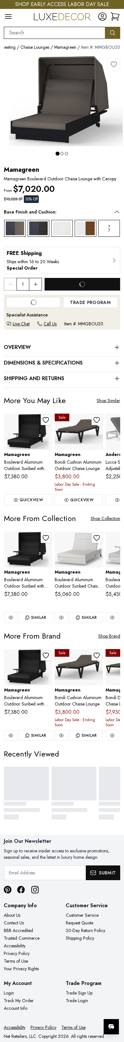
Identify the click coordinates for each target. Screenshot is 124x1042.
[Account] (102, 16)
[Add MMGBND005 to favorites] (97, 420)
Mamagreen (65, 47)
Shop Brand (109, 636)
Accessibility (14, 946)
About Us (12, 915)
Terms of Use (16, 961)
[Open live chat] (111, 1026)
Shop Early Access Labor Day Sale (62, 4)
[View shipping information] (62, 260)
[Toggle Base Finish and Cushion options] (117, 212)
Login (9, 993)
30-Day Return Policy (85, 930)
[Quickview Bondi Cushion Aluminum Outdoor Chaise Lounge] (61, 735)
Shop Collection (105, 518)
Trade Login (77, 1000)
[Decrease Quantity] (10, 284)
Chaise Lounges (34, 47)
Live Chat (21, 324)
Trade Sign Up (79, 993)
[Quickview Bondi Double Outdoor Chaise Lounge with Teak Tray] (112, 735)
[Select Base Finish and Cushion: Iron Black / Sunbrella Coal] (38, 228)
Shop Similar (108, 400)
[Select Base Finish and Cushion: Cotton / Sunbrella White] (62, 228)
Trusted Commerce (21, 938)
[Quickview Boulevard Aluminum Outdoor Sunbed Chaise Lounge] (61, 617)
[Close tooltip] (113, 1007)
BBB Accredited (18, 930)
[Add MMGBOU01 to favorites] (97, 538)
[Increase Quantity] (35, 284)
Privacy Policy (17, 953)
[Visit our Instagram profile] (35, 889)
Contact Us (14, 923)
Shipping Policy (80, 938)
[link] (115, 16)
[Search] (112, 33)
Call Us (50, 324)
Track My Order (19, 1000)
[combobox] (54, 33)
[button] (57, 212)
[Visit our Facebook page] (21, 889)
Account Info (15, 1008)
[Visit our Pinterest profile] (7, 890)
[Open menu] (8, 16)
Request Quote (79, 923)
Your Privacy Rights (21, 969)
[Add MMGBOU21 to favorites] (46, 420)
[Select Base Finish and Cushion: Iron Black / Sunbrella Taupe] (15, 228)
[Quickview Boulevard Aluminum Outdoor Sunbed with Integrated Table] (10, 617)
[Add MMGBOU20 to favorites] (113, 64)
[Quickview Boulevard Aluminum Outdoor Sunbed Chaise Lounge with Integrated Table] (112, 617)
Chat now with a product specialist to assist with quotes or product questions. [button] (75, 1010)
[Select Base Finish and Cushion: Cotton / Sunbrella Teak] (85, 228)
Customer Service (82, 915)
